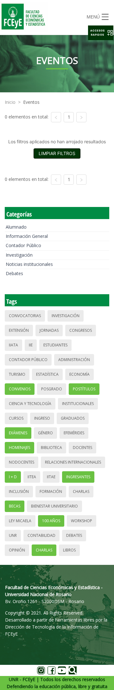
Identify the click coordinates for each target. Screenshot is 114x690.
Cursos (16, 418)
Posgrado (51, 389)
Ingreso (42, 418)
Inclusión (19, 491)
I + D (13, 477)
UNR (13, 535)
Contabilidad (41, 535)
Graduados (73, 418)
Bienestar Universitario (54, 506)
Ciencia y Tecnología (30, 403)
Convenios (19, 389)
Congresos (80, 330)
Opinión (17, 550)
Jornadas (49, 330)
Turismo (17, 374)
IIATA (13, 345)
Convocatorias (25, 315)
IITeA (32, 477)
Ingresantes (78, 477)
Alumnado (16, 227)
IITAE (51, 477)
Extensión (19, 330)
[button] (100, 32)
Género (45, 433)
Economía (79, 374)
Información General (27, 236)
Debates (14, 273)
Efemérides (74, 433)
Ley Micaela (20, 520)
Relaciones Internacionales (73, 462)
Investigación (19, 255)
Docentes (82, 447)
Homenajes (19, 447)
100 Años (51, 520)
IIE (31, 345)
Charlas (81, 491)
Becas (14, 506)
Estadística (47, 374)
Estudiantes (55, 345)
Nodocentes (21, 462)
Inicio (10, 102)
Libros (69, 550)
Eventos (31, 102)
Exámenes (18, 433)
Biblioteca (51, 447)
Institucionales (78, 403)
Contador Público (23, 245)
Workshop (81, 520)
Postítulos (84, 389)
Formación (51, 491)
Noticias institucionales (29, 264)
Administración (74, 359)
